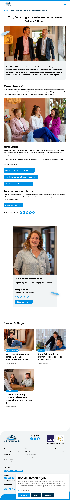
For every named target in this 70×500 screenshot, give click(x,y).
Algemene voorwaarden (11, 498)
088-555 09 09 (22, 297)
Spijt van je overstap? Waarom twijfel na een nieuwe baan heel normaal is (19, 398)
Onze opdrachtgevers (10, 462)
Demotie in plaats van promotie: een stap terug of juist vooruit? (50, 357)
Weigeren (36, 495)
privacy (20, 490)
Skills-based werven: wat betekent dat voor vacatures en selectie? (18, 357)
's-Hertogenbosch (30, 454)
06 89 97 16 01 (9, 489)
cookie (60, 488)
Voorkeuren (48, 495)
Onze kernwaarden (9, 457)
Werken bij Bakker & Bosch (11, 452)
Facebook (31, 438)
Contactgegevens (30, 457)
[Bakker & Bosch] (11, 4)
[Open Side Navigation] (65, 3)
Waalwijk (27, 452)
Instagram (38, 438)
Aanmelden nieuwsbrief (57, 452)
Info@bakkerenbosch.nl (13, 471)
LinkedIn (35, 438)
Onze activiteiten (9, 459)
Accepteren (24, 495)
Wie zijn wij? (7, 454)
